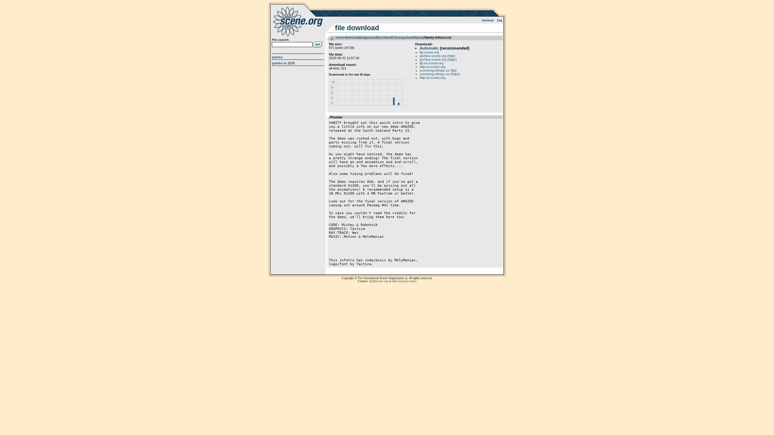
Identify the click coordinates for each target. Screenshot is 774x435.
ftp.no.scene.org (432, 63)
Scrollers (384, 37)
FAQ (499, 20)
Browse (488, 20)
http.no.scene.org (432, 67)
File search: (280, 39)
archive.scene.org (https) (438, 59)
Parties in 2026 (283, 63)
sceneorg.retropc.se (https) (440, 74)
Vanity (419, 37)
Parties (277, 57)
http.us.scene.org (432, 77)
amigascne (367, 37)
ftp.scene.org (429, 52)
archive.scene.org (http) (437, 56)
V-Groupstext (402, 37)
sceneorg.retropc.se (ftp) (438, 70)
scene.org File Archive (299, 21)
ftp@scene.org (378, 281)
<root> (340, 37)
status (413, 281)
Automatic (429, 48)
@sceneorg (399, 281)
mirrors (352, 37)
